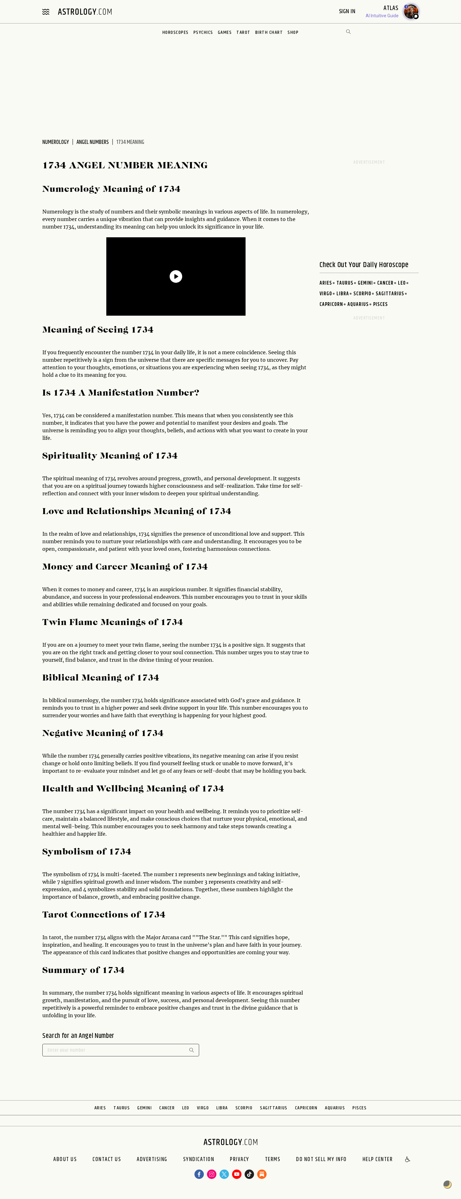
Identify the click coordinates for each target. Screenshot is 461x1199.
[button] (408, 1159)
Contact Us (107, 1159)
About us (65, 1159)
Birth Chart (269, 32)
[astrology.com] (84, 11)
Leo (402, 283)
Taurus (344, 283)
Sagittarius (390, 294)
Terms (273, 1159)
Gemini (365, 283)
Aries (326, 283)
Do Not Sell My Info (321, 1159)
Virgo (326, 294)
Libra (342, 294)
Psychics (203, 32)
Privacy (239, 1159)
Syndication (199, 1159)
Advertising (152, 1159)
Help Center (378, 1159)
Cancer (385, 283)
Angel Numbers (93, 142)
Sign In (348, 11)
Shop (293, 32)
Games (225, 32)
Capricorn (331, 304)
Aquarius (358, 304)
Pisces (380, 304)
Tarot (243, 32)
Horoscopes (175, 32)
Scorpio (362, 294)
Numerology (55, 142)
